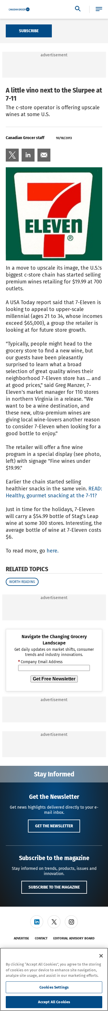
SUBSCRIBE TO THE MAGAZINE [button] (54, 887)
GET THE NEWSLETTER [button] (54, 825)
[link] (12, 155)
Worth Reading (22, 582)
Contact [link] (41, 938)
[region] (54, 979)
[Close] (101, 955)
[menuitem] (12, 155)
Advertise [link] (21, 938)
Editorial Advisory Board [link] (73, 938)
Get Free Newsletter (54, 678)
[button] (99, 9)
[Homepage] (19, 9)
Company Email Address (40, 662)
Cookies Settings (54, 987)
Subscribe (29, 30)
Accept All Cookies (54, 1002)
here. (52, 551)
